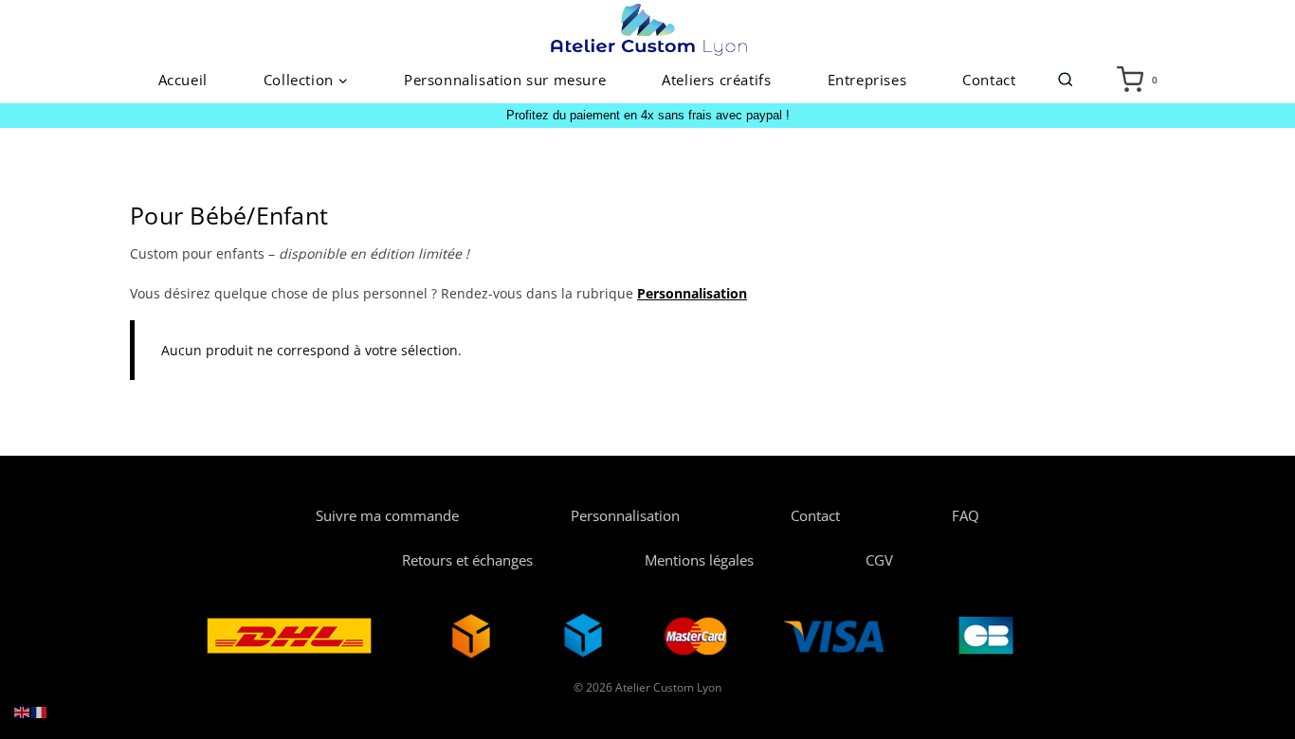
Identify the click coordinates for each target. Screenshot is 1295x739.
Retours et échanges (467, 559)
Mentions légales (699, 559)
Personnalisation (625, 515)
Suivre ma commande (387, 515)
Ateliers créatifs (716, 79)
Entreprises (867, 79)
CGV (879, 559)
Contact (988, 79)
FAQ (965, 515)
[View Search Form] (1065, 80)
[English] (22, 711)
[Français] (39, 711)
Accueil (183, 79)
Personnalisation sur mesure (505, 79)
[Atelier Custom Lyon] (648, 28)
